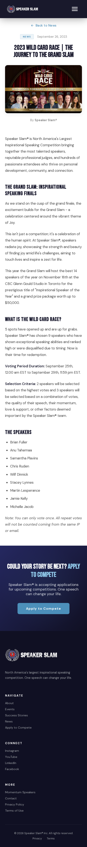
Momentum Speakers (20, 792)
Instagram (12, 751)
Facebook (12, 769)
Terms (51, 838)
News (9, 721)
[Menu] (74, 9)
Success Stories (16, 715)
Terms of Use (14, 810)
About (9, 703)
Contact (11, 798)
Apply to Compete (43, 608)
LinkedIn (10, 763)
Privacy (37, 838)
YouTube (11, 757)
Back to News (46, 25)
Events (10, 709)
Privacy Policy (14, 804)
